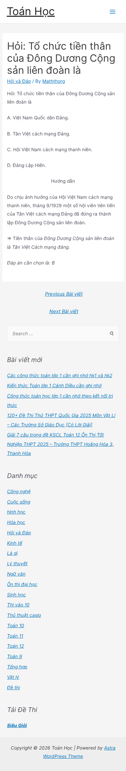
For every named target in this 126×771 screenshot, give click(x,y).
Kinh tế (14, 543)
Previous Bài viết (64, 294)
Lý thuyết (17, 563)
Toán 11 (15, 636)
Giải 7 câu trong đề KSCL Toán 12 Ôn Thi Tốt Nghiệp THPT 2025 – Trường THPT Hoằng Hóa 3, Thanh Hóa (60, 444)
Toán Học (31, 11)
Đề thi (13, 687)
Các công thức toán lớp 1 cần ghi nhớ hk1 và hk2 (59, 375)
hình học (16, 512)
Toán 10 (15, 625)
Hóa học (16, 522)
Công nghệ (19, 491)
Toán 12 (15, 646)
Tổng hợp (17, 666)
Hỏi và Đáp (19, 81)
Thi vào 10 (18, 604)
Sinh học (16, 594)
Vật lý (13, 677)
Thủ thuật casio (24, 615)
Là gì (12, 553)
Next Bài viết (63, 311)
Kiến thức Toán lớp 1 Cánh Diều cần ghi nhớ (54, 385)
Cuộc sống (18, 502)
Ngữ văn (16, 574)
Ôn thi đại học (22, 584)
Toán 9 (14, 656)
